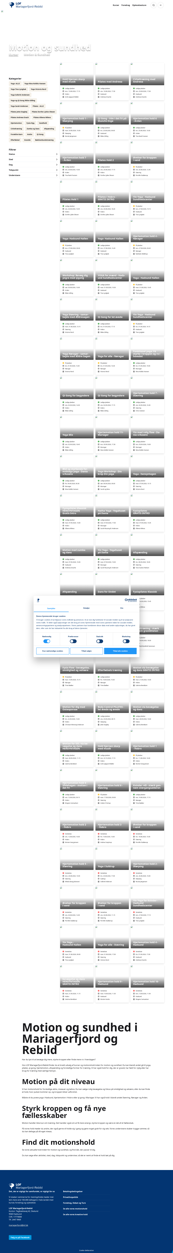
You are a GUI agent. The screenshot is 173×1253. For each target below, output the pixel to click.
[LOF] (26, 5)
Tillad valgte (86, 651)
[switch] (73, 641)
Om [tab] (121, 608)
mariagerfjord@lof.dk (18, 1225)
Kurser (116, 5)
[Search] (153, 5)
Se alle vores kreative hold (75, 1214)
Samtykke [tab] (51, 608)
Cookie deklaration (86, 1250)
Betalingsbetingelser (73, 1191)
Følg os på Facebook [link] (20, 1237)
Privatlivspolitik (70, 1197)
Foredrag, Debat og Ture (74, 1203)
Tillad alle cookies (120, 651)
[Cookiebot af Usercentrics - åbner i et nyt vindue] (126, 600)
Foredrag (125, 5)
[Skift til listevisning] (162, 59)
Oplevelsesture (139, 5)
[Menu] (160, 5)
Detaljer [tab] (86, 608)
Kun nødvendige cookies (52, 651)
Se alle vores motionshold (75, 1208)
